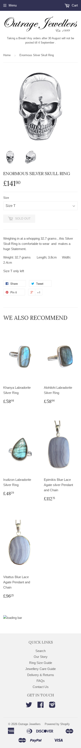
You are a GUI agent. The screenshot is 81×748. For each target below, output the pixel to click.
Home (7, 55)
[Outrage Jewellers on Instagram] (52, 706)
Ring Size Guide (40, 663)
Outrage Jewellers (29, 724)
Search (40, 651)
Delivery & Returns (40, 675)
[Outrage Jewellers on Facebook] (40, 706)
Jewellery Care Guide (40, 669)
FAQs (41, 681)
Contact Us (41, 687)
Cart (74, 5)
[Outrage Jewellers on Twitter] (29, 706)
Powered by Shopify (57, 724)
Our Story (41, 657)
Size (6, 197)
